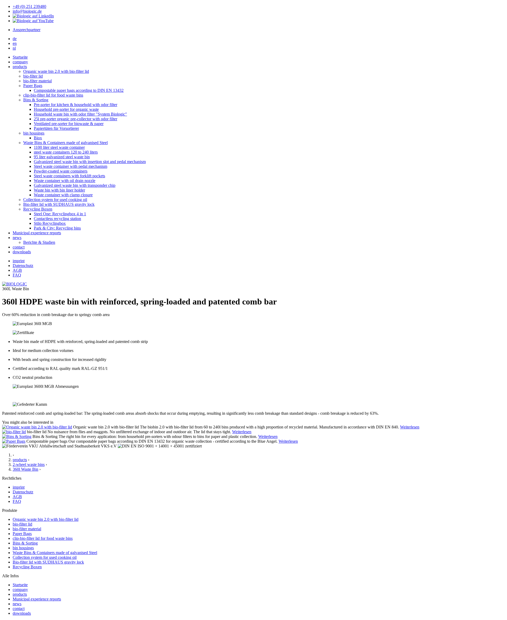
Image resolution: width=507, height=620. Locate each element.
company (20, 62)
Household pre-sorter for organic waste (66, 109)
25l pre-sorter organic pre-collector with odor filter (75, 119)
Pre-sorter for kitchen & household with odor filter (75, 104)
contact (19, 247)
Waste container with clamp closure (63, 195)
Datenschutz (23, 265)
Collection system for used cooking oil (55, 199)
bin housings (33, 133)
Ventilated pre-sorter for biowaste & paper (69, 123)
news (17, 237)
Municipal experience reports (37, 233)
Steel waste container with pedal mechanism (70, 166)
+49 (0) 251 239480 (29, 6)
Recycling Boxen (37, 209)
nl (14, 48)
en (15, 43)
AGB (17, 270)
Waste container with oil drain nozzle (64, 180)
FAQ (17, 275)
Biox (38, 138)
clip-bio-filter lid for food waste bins (53, 95)
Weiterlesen (409, 427)
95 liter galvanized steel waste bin (62, 157)
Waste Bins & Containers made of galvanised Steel (65, 142)
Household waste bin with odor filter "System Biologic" (80, 114)
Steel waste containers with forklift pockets (69, 176)
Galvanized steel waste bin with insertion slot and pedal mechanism (90, 161)
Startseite (20, 585)
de (15, 38)
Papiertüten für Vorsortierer (56, 128)
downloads (22, 252)
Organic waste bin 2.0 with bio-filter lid (56, 71)
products (20, 66)
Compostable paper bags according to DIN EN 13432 (79, 90)
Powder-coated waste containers (60, 171)
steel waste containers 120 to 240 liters (66, 152)
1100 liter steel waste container (59, 147)
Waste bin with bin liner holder (59, 190)
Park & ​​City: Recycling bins (57, 228)
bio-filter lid (33, 76)
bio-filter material (37, 81)
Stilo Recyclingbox (50, 223)
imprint (19, 261)
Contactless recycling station (57, 218)
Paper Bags (32, 85)
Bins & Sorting (35, 100)
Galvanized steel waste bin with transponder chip (74, 185)
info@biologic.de (27, 11)
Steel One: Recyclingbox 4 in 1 (60, 214)
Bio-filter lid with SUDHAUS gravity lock (59, 204)
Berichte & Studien (39, 242)
